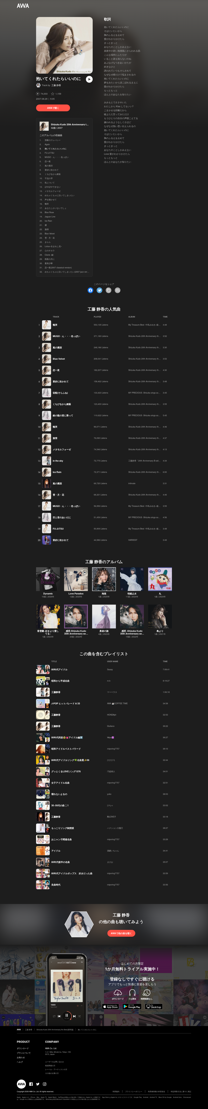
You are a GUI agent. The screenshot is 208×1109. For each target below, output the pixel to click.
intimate (131, 483)
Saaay (110, 669)
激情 (47, 229)
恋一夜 (48, 161)
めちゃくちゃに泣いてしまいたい (59, 195)
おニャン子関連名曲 (61, 839)
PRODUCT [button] (23, 1041)
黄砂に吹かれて (52, 169)
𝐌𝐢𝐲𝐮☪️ (110, 737)
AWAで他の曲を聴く (121, 933)
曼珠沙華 (49, 263)
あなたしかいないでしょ (56, 208)
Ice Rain (48, 220)
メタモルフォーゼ (53, 191)
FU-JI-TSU (49, 152)
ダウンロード (23, 1048)
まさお (110, 861)
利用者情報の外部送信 (156, 1091)
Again (47, 144)
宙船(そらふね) (60, 392)
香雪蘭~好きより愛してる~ (48, 632)
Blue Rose (49, 212)
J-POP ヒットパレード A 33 (65, 703)
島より (160, 631)
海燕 (104, 593)
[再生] (89, 79)
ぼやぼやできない (53, 186)
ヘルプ (20, 1061)
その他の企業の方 (52, 1073)
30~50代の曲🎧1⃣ (60, 805)
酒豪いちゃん (113, 850)
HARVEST (132, 539)
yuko (109, 794)
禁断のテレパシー (53, 140)
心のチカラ (50, 250)
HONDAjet (111, 714)
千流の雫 (49, 178)
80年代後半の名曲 (60, 862)
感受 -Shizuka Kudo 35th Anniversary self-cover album (132, 633)
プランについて (24, 1052)
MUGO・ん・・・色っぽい (57, 157)
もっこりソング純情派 (62, 828)
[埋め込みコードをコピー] (117, 290)
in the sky (58, 460)
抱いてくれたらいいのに (87, 1029)
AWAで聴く (53, 107)
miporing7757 (113, 748)
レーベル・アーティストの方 (56, 1069)
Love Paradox (75, 593)
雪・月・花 (50, 237)
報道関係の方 (50, 1065)
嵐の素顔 (49, 165)
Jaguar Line (50, 216)
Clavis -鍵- (49, 254)
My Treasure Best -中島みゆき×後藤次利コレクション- (152, 324)
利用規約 (116, 1091)
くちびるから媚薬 (53, 174)
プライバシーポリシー (133, 1091)
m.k (108, 680)
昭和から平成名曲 (60, 680)
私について (50, 182)
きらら (48, 242)
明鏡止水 (132, 593)
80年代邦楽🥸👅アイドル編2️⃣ (67, 737)
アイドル (55, 850)
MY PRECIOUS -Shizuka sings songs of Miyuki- (149, 392)
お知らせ (21, 1057)
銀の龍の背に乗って (63, 415)
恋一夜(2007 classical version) (58, 267)
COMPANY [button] (52, 1041)
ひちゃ (110, 805)
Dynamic (48, 593)
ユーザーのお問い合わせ (54, 1061)
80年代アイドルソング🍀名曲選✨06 (70, 760)
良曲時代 (55, 884)
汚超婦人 (111, 771)
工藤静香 (55, 692)
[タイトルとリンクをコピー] (108, 290)
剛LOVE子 (111, 816)
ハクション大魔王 (115, 828)
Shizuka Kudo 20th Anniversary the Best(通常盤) (77, 124)
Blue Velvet (50, 233)
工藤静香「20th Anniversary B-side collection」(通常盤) (153, 460)
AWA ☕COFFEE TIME (117, 703)
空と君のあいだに (62, 517)
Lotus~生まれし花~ (53, 246)
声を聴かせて (51, 199)
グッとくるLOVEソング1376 (66, 771)
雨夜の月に (50, 259)
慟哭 (47, 203)
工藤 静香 (56, 85)
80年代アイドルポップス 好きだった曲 (71, 873)
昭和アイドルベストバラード (66, 748)
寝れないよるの (59, 794)
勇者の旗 (104, 631)
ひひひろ (111, 760)
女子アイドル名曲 (60, 782)
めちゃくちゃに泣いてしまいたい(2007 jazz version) (68, 271)
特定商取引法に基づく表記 (181, 1091)
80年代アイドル (59, 669)
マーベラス (112, 692)
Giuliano (110, 726)
